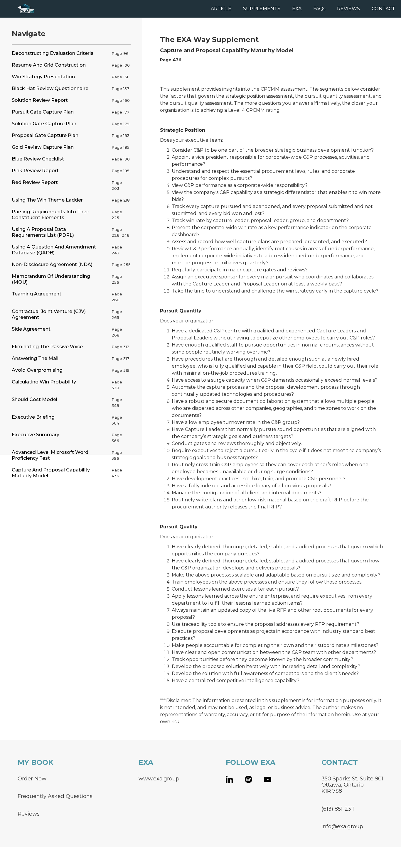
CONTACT (383, 8)
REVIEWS (348, 8)
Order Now (32, 779)
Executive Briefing (33, 417)
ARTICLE (221, 8)
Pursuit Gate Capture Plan (43, 112)
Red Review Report (35, 182)
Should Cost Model (34, 399)
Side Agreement (31, 329)
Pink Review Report (35, 170)
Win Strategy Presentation (43, 77)
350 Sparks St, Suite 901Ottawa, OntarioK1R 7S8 (352, 784)
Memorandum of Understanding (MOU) (51, 279)
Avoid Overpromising (37, 370)
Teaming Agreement (36, 294)
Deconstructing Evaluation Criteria (53, 53)
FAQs (319, 8)
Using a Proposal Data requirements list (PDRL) (43, 232)
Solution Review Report (40, 100)
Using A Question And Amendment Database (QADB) (54, 250)
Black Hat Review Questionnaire (50, 88)
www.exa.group (159, 778)
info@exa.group (342, 826)
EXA (296, 8)
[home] (17, 8)
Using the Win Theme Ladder (47, 200)
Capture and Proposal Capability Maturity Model (51, 473)
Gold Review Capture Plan (43, 147)
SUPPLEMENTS (261, 8)
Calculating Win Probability (44, 382)
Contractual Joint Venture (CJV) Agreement (49, 314)
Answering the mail (35, 358)
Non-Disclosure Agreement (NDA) (52, 264)
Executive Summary (35, 434)
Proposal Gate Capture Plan (45, 135)
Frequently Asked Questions (55, 796)
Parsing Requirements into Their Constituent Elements (50, 214)
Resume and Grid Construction (49, 65)
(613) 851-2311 (338, 809)
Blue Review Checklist (38, 159)
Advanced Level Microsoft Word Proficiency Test (50, 455)
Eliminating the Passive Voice (47, 346)
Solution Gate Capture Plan (44, 123)
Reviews (29, 814)
